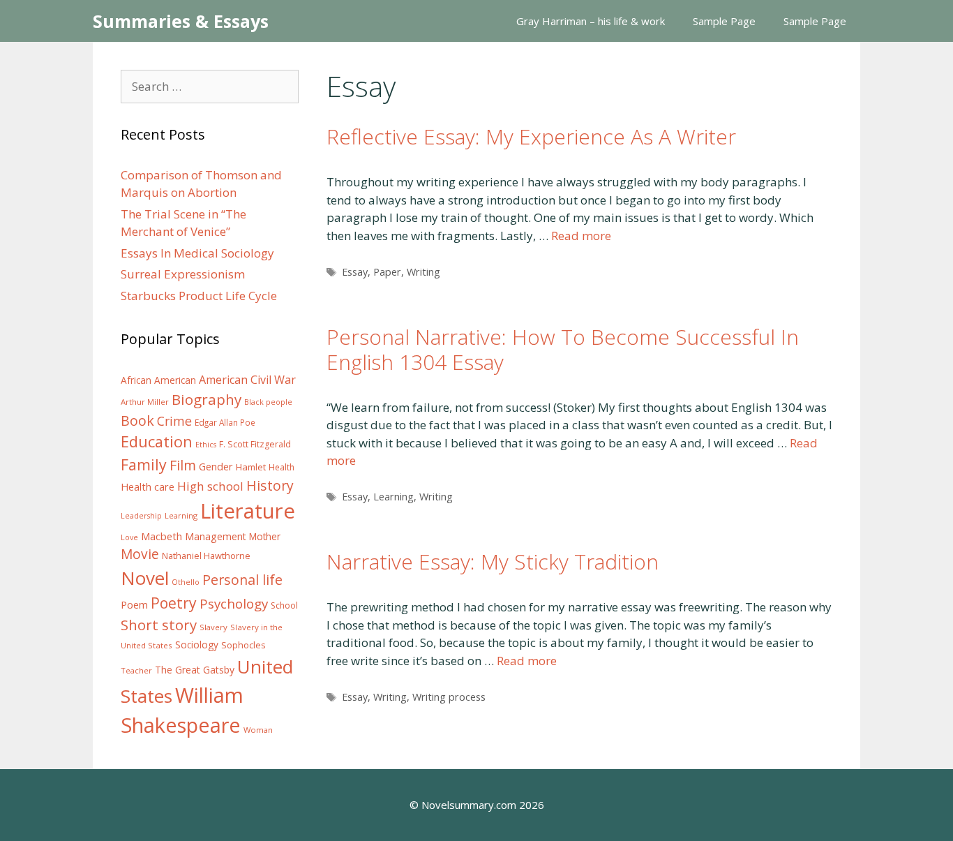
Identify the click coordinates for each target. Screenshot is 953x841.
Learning (393, 496)
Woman (258, 729)
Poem (134, 604)
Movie (140, 554)
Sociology (196, 645)
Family (144, 464)
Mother (264, 536)
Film (183, 465)
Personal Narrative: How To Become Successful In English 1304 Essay (563, 349)
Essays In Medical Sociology (197, 253)
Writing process (449, 697)
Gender (216, 466)
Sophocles (243, 645)
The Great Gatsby (194, 669)
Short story (159, 624)
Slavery (213, 627)
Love (129, 537)
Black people (268, 402)
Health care (147, 486)
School (284, 605)
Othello (186, 582)
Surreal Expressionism (183, 274)
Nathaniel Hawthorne (206, 555)
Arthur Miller (145, 401)
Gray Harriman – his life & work (590, 21)
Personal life (242, 579)
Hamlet (251, 467)
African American (158, 380)
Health (281, 467)
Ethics (205, 444)
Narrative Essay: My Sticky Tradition (493, 561)
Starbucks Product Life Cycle (199, 296)
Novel (145, 577)
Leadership (141, 516)
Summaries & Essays (181, 21)
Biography (206, 399)
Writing (423, 271)
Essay (355, 271)
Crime (174, 420)
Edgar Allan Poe (225, 422)
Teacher (136, 670)
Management (215, 536)
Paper (387, 271)
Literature (247, 511)
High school (210, 486)
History (270, 485)
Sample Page (724, 21)
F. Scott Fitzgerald (255, 444)
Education (157, 441)
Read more (581, 236)
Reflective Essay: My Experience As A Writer (531, 136)
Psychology (234, 604)
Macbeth (161, 536)
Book (137, 420)
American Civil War (247, 379)
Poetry (174, 603)
